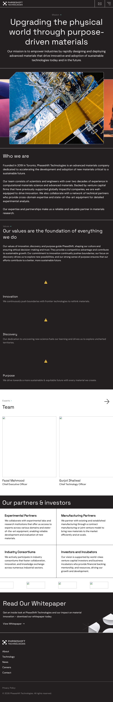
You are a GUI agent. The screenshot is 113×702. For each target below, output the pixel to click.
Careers (6, 667)
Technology (8, 656)
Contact (6, 672)
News (5, 662)
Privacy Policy (8, 688)
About (5, 651)
